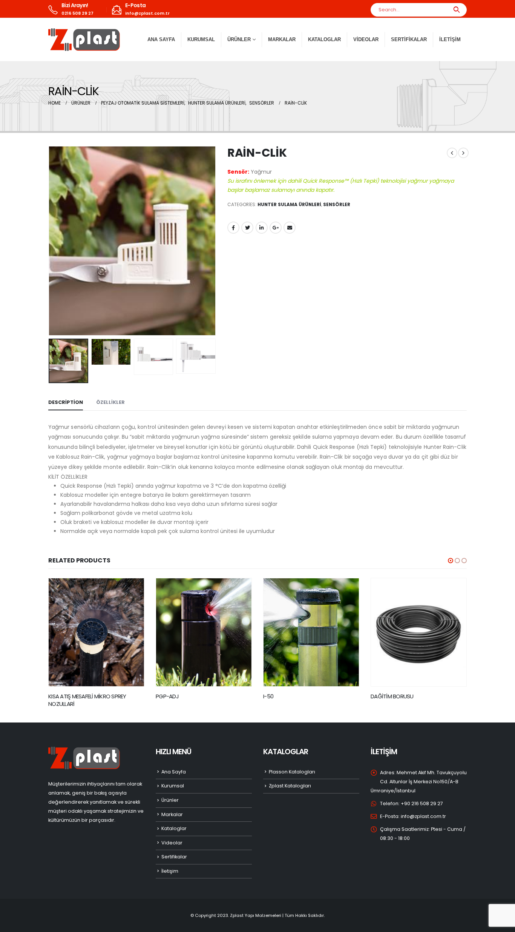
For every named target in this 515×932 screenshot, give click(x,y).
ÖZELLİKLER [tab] (110, 402)
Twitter (247, 228)
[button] (450, 560)
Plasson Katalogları (292, 764)
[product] (96, 632)
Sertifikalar (409, 39)
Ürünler (170, 792)
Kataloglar (324, 39)
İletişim (450, 39)
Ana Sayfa (161, 39)
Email (290, 228)
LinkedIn (262, 228)
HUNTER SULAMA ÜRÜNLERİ (289, 204)
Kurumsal (201, 39)
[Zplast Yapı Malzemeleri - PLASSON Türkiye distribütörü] (84, 39)
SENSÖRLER (336, 204)
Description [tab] (65, 402)
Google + (276, 228)
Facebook (233, 228)
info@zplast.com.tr (423, 809)
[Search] (456, 9)
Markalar (282, 39)
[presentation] (50, 240)
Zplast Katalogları (290, 778)
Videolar (366, 39)
